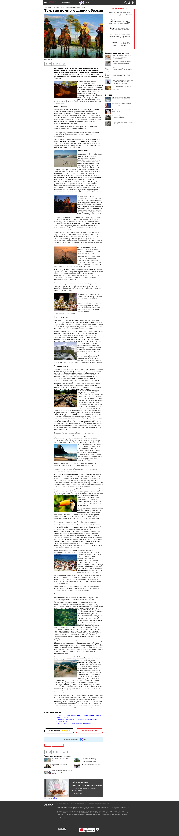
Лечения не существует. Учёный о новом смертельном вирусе (122, 62)
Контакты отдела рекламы (78, 804)
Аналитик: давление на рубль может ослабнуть (123, 122)
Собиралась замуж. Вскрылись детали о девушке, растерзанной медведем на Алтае (122, 69)
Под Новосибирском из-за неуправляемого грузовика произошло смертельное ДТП (119, 21)
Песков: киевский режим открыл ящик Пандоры (121, 104)
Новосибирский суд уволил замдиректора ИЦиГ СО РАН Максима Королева (120, 44)
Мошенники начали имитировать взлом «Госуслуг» (122, 110)
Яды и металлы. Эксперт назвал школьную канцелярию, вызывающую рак (122, 57)
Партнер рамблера (72, 829)
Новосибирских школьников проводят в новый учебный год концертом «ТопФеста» (120, 36)
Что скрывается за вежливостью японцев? (74, 723)
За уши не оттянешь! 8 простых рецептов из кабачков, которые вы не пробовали (124, 88)
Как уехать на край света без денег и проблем (60, 759)
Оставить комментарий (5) (89, 730)
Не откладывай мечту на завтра (91, 764)
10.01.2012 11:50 (48, 7)
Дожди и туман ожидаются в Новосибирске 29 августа (120, 29)
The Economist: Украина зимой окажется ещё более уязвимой (121, 98)
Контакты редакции (62, 804)
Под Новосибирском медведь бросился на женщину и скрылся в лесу (120, 14)
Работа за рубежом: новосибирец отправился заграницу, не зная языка (62, 772)
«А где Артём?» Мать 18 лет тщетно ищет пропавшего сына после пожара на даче (123, 75)
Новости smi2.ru (50, 798)
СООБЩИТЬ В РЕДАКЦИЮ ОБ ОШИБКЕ (99, 804)
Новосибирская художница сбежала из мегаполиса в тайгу (61, 765)
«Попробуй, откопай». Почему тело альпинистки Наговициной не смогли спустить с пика (123, 81)
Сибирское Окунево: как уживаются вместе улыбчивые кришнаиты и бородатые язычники (90, 761)
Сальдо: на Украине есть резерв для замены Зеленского (122, 116)
